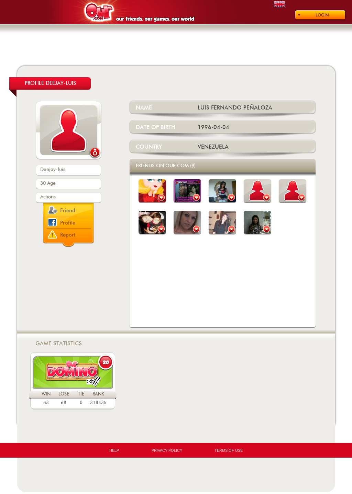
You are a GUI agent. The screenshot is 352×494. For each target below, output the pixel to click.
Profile (67, 223)
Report (68, 235)
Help (114, 450)
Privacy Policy (167, 450)
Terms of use (228, 450)
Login (322, 15)
